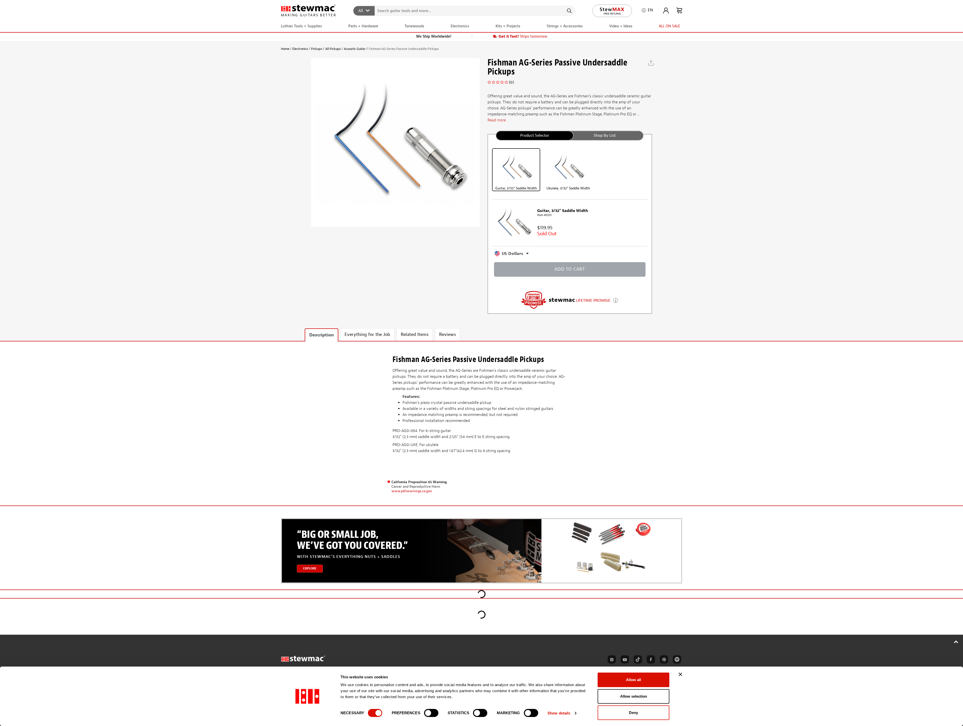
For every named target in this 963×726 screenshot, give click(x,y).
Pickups (316, 49)
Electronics (300, 49)
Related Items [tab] (415, 334)
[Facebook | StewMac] (650, 660)
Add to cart (569, 269)
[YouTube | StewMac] (624, 660)
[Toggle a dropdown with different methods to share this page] (651, 63)
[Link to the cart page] (679, 11)
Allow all (633, 680)
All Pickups (333, 49)
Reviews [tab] (447, 334)
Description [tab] (321, 335)
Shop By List (605, 135)
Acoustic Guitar (355, 49)
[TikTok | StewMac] (637, 660)
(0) (511, 82)
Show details (558, 713)
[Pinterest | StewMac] (663, 660)
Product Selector (534, 135)
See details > (615, 300)
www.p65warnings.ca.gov (411, 491)
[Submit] (569, 11)
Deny (633, 712)
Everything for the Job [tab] (367, 334)
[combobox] (464, 10)
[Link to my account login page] (666, 11)
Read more (497, 120)
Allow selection (633, 696)
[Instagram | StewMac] (611, 660)
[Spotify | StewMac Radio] (676, 660)
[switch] (431, 713)
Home (285, 49)
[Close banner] (680, 674)
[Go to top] (956, 642)
